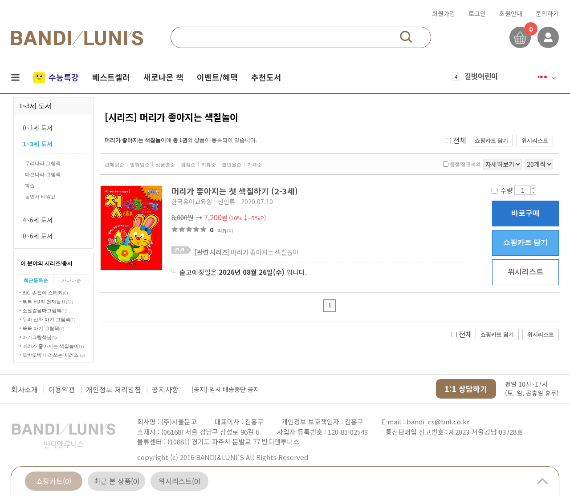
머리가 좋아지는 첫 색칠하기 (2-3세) (235, 191)
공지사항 (165, 389)
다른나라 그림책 (43, 174)
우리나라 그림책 (43, 163)
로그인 (477, 13)
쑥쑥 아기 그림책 (43, 328)
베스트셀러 (111, 77)
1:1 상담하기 (466, 388)
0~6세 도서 (38, 235)
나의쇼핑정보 (548, 37)
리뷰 (225, 230)
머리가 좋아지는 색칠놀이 (53, 346)
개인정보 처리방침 (113, 389)
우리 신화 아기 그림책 (48, 319)
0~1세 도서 (38, 127)
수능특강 (64, 77)
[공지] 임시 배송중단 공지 (225, 389)
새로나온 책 (163, 77)
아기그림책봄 (39, 337)
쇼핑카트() (53, 481)
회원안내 (510, 13)
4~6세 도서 (38, 219)
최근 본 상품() (116, 481)
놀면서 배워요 (40, 196)
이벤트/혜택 (217, 77)
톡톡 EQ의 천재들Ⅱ (47, 301)
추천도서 (266, 77)
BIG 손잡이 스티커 (45, 292)
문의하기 (547, 13)
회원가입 (443, 13)
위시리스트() (179, 481)
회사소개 (24, 389)
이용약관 (62, 389)
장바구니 (520, 37)
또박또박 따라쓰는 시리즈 (53, 355)
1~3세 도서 (38, 143)
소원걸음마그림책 (44, 310)
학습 (30, 185)
